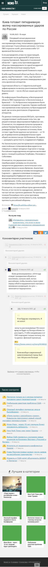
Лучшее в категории (25, 471)
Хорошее (15, 14)
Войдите (11, 371)
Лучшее (6, 14)
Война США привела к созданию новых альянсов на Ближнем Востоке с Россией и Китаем (24, 439)
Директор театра (21, 296)
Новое (23, 14)
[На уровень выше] (6, 257)
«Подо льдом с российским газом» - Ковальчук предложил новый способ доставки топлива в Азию (21, 418)
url (10, 246)
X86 (19, 309)
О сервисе (14, 562)
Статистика (23, 562)
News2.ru (7, 562)
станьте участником (26, 371)
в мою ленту (37, 8)
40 (15, 342)
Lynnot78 (14, 209)
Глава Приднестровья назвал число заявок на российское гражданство (26, 453)
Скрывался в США (15, 245)
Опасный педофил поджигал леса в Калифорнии (10, 520)
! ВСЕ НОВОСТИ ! (8, 8)
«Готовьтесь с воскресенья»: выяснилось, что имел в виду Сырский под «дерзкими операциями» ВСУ (27, 223)
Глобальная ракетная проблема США (24, 403)
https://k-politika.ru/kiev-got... (25, 205)
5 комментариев (10, 211)
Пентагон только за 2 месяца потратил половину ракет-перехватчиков (24, 397)
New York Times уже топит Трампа (22, 430)
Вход (45, 3)
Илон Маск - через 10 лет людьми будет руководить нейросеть (25, 425)
